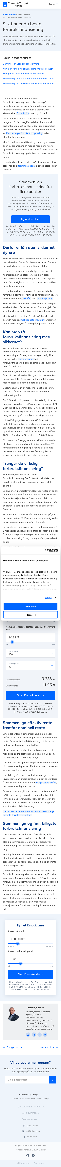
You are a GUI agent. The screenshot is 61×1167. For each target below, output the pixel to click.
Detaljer (48, 598)
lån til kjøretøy (45, 298)
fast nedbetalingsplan (32, 320)
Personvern (39, 1163)
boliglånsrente (26, 359)
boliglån (26, 298)
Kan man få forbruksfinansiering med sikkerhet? (28, 69)
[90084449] (39, 1034)
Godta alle (31, 606)
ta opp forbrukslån (46, 783)
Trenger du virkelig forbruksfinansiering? (24, 74)
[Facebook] (27, 1155)
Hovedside (24, 1095)
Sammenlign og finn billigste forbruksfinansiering (28, 84)
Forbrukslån (9, 14)
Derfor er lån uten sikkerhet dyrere (21, 64)
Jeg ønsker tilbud (30, 219)
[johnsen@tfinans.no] (45, 1034)
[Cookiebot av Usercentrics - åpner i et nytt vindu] (45, 550)
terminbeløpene (26, 166)
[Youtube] (33, 1155)
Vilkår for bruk (23, 1163)
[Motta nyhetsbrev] (52, 1079)
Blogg (35, 1095)
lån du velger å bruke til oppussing (24, 133)
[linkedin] (34, 1034)
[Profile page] (28, 1034)
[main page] (15, 4)
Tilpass (28, 614)
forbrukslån (23, 113)
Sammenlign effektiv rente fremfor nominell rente (28, 79)
